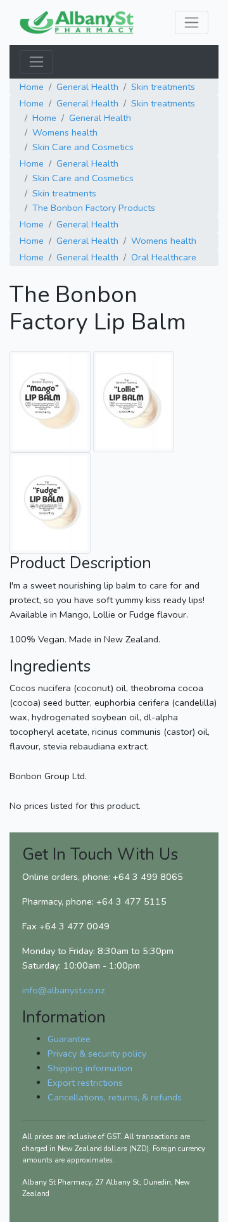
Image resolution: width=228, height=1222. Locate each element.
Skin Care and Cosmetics (83, 147)
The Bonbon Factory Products (93, 207)
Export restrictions (85, 1082)
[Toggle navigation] (191, 22)
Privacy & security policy (97, 1053)
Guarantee (69, 1039)
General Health (87, 86)
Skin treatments (163, 86)
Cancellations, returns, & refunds (115, 1097)
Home (32, 86)
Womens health (65, 132)
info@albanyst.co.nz (63, 990)
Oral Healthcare (163, 257)
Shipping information (90, 1068)
